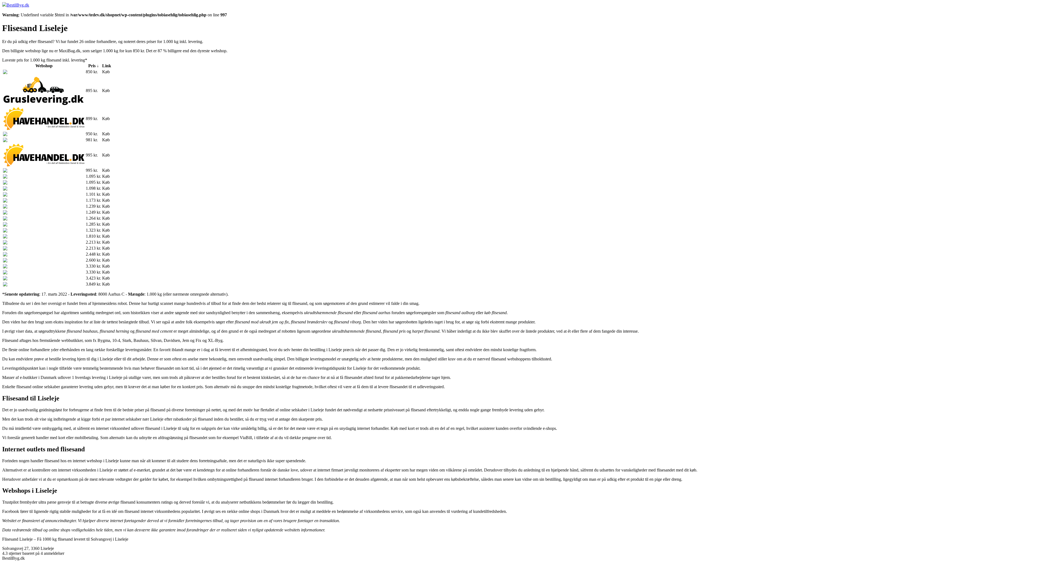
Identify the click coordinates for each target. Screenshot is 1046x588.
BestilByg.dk (18, 5)
